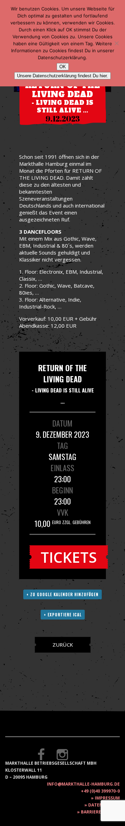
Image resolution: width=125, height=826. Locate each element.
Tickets (69, 557)
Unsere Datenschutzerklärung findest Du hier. (62, 75)
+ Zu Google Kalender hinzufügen (62, 594)
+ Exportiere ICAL (63, 614)
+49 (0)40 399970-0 (100, 791)
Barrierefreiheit (100, 812)
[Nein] (116, 43)
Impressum (107, 798)
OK (62, 66)
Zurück (62, 644)
